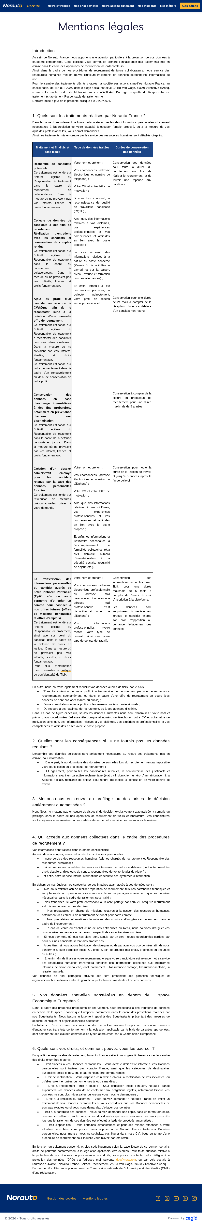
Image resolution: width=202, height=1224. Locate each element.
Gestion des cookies (61, 1198)
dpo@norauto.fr (126, 1159)
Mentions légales (95, 1198)
